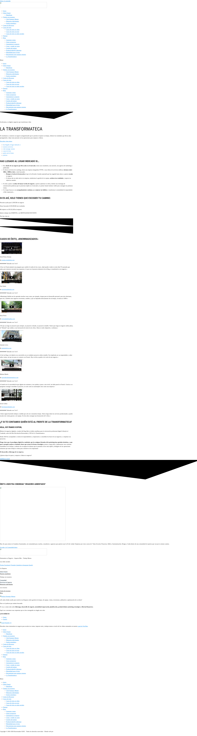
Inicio (4, 11)
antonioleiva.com (6, 348)
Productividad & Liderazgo (13, 50)
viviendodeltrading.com (8, 319)
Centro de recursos (5, 591)
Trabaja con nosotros (9, 17)
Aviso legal (3, 735)
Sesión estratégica (11, 23)
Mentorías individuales (12, 21)
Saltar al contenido (5, 1)
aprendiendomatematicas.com (10, 377)
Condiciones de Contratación (33, 735)
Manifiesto (9, 15)
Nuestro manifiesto (5, 574)
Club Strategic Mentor (12, 19)
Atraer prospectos (11, 42)
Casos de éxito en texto (12, 31)
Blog (4, 38)
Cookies (19, 735)
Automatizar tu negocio (12, 44)
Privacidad (12, 735)
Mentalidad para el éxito (13, 52)
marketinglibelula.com (8, 289)
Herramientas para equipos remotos (16, 54)
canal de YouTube (83, 626)
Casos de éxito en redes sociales (15, 34)
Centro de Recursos (8, 25)
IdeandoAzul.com (59, 731)
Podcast (5, 36)
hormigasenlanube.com (8, 407)
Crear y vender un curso (13, 46)
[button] (98, 60)
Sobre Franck (7, 13)
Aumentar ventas (11, 40)
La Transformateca (11, 56)
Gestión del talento (11, 48)
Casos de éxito (7, 27)
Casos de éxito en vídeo (12, 29)
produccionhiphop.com (8, 260)
